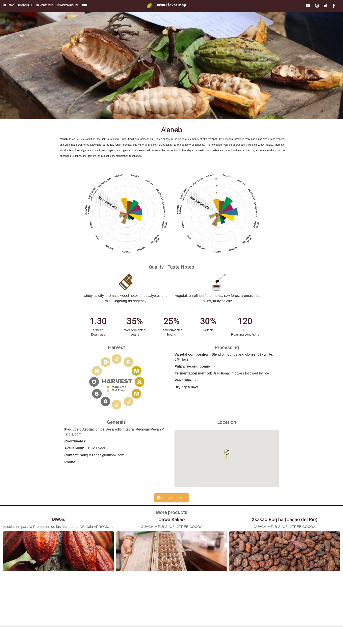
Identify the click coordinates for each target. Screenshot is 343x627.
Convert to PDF (173, 498)
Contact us (46, 5)
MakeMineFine (69, 5)
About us (27, 5)
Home (10, 5)
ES (88, 5)
